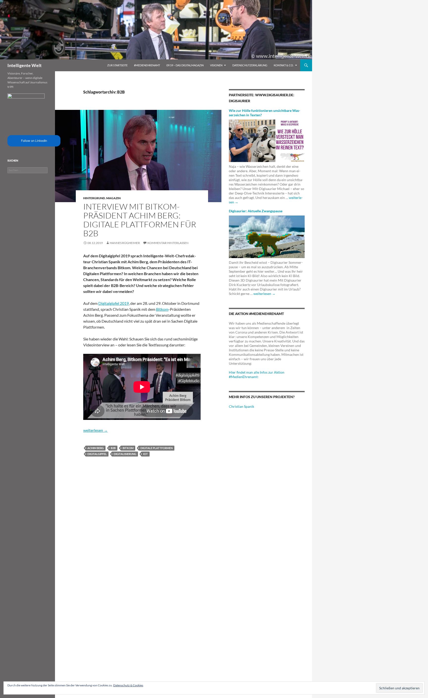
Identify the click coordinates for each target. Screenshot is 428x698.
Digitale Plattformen (156, 448)
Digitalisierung (125, 454)
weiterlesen (95, 430)
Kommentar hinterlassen (167, 243)
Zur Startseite (117, 65)
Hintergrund (94, 198)
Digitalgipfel (97, 454)
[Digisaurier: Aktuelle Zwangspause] (267, 236)
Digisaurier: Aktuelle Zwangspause (255, 211)
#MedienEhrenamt (147, 65)
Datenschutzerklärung (249, 65)
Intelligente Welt (24, 65)
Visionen (216, 65)
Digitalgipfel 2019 (113, 303)
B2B (113, 448)
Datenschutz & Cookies (128, 685)
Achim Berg (95, 448)
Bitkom (162, 309)
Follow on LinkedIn (34, 141)
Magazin (113, 198)
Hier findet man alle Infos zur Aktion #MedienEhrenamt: (256, 374)
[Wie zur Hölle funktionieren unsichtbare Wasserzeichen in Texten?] (267, 140)
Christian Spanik (241, 406)
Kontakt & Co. (284, 65)
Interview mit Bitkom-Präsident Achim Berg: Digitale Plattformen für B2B (139, 219)
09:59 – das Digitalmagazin (185, 65)
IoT (145, 454)
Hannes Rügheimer (125, 243)
